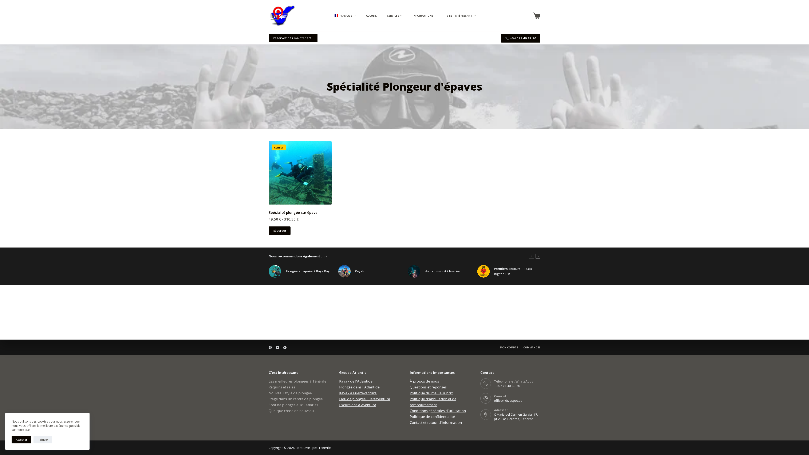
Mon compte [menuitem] (509, 347)
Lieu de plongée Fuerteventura (364, 398)
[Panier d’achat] (536, 15)
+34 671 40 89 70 (507, 386)
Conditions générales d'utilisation (438, 410)
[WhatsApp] (285, 347)
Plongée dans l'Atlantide (359, 387)
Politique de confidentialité (432, 416)
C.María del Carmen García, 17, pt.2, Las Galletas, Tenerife (516, 416)
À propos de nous (424, 381)
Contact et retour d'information (436, 422)
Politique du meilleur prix (431, 393)
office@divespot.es (508, 400)
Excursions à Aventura (357, 404)
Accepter (21, 440)
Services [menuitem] (393, 15)
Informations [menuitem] (423, 15)
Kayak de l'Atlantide (355, 381)
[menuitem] (344, 16)
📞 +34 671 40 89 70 (520, 38)
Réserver (279, 230)
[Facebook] (270, 347)
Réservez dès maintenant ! (293, 38)
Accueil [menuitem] (371, 15)
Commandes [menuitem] (531, 347)
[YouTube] (277, 347)
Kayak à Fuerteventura (358, 393)
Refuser (43, 440)
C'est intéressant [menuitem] (459, 15)
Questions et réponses (428, 387)
